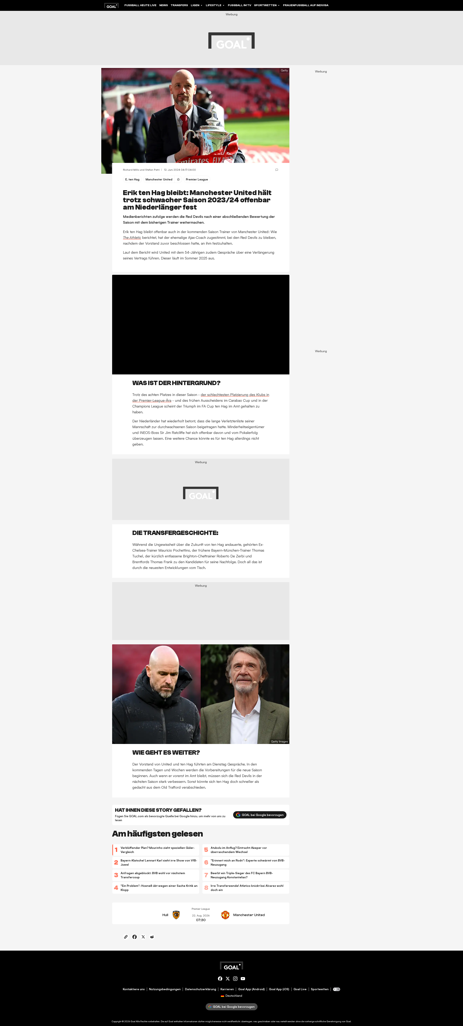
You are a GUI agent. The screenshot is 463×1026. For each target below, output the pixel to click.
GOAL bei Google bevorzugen (263, 815)
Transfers (179, 5)
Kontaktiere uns (134, 989)
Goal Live (300, 989)
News (163, 5)
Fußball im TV (239, 5)
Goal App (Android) (251, 989)
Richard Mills (131, 169)
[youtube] (243, 979)
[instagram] (235, 979)
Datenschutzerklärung (200, 989)
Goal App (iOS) (279, 989)
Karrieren (227, 989)
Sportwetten (320, 989)
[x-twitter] (228, 979)
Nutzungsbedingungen (165, 989)
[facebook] (220, 979)
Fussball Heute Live (140, 5)
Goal (133, 1021)
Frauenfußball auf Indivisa (305, 5)
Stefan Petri (152, 169)
